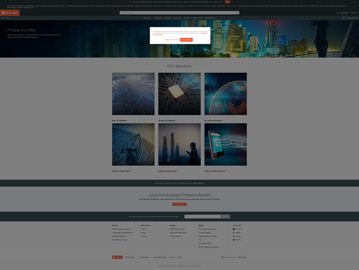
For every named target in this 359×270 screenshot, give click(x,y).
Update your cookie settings (172, 39)
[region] (180, 35)
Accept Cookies (186, 39)
